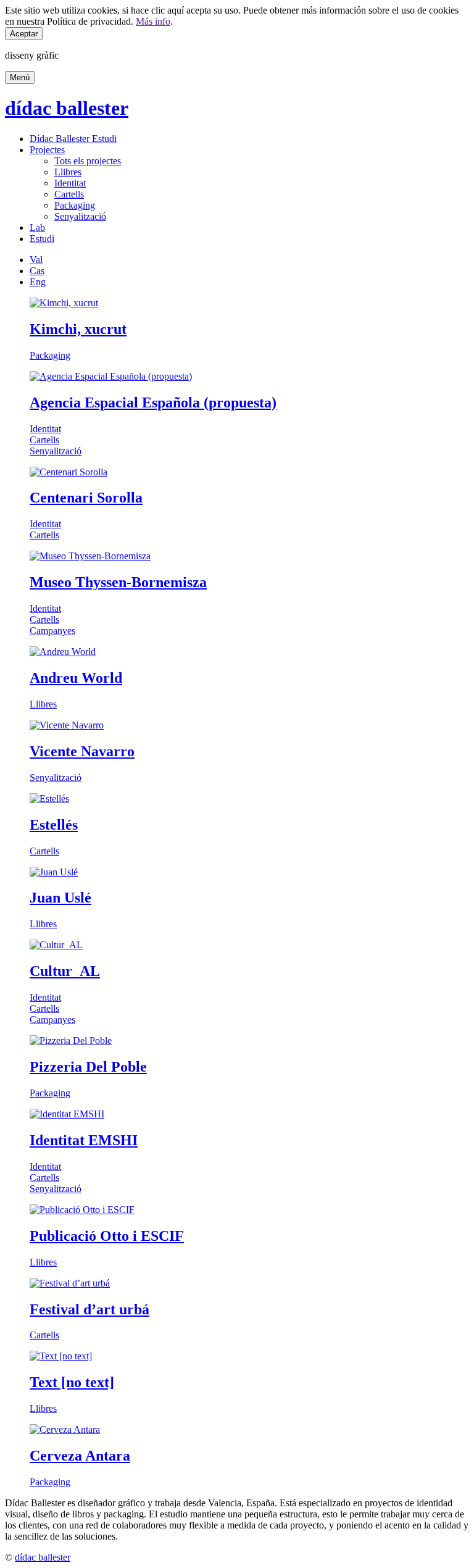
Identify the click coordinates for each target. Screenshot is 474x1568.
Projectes (47, 149)
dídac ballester (66, 108)
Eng (38, 282)
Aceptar (24, 33)
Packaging (74, 205)
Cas (37, 270)
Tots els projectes (87, 161)
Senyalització (80, 216)
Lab (37, 227)
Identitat (70, 183)
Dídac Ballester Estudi (73, 138)
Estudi (42, 238)
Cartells (69, 194)
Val (36, 259)
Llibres (67, 172)
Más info (153, 21)
